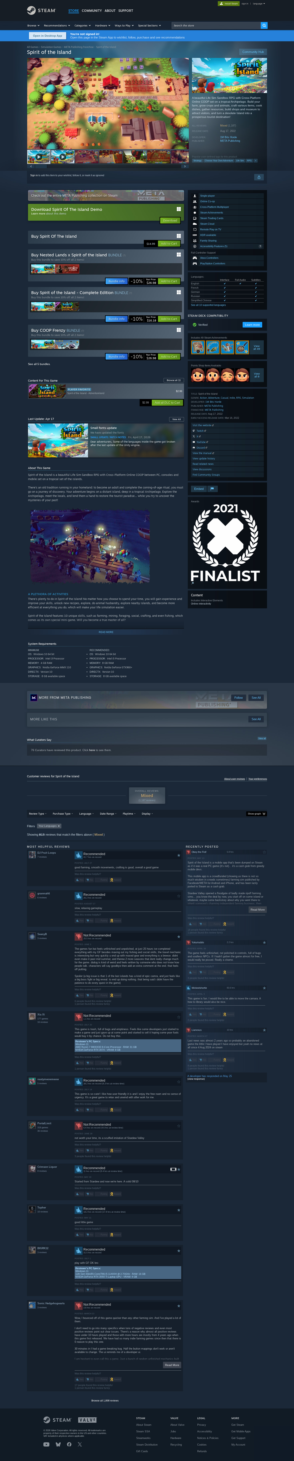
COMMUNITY (92, 11)
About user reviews (234, 779)
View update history (204, 458)
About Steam (143, 1424)
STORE (73, 11)
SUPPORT (125, 11)
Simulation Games (51, 47)
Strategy (197, 160)
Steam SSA (143, 1431)
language (257, 3)
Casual (224, 397)
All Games (32, 47)
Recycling (176, 1444)
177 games (42, 1018)
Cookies (202, 1444)
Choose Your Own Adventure (219, 160)
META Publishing (230, 140)
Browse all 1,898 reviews (105, 1400)
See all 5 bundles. (39, 364)
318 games (42, 1127)
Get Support (238, 1438)
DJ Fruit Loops (46, 852)
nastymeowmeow (48, 1079)
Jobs (173, 1431)
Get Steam (237, 1424)
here (92, 750)
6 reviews (42, 897)
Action (203, 397)
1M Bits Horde (228, 137)
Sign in (34, 175)
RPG (249, 160)
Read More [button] (172, 1365)
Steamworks (143, 1438)
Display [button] (146, 813)
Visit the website (202, 425)
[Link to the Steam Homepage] (41, 13)
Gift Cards (142, 1451)
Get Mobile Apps (241, 1431)
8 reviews (42, 1171)
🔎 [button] (192, 583)
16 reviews (42, 1022)
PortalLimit (44, 1123)
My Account (238, 1444)
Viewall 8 (257, 375)
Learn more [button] (252, 324)
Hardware (175, 1438)
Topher (41, 1207)
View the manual (202, 453)
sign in (245, 3)
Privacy (201, 1424)
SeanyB (42, 934)
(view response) (196, 1079)
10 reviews (42, 1211)
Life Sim (240, 160)
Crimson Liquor (47, 1166)
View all (262, 738)
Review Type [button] (36, 813)
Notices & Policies (208, 1438)
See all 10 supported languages (208, 305)
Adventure (214, 397)
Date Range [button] (107, 813)
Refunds (202, 1451)
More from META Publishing (65, 698)
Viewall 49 (257, 347)
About (110, 11)
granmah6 (43, 893)
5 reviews (42, 1083)
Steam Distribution (147, 1444)
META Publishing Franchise (79, 47)
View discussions (202, 469)
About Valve (177, 1424)
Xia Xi (41, 1014)
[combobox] (216, 25)
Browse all (174, 380)
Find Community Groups (206, 474)
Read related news (203, 463)
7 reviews (42, 857)
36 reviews (42, 1131)
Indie (232, 397)
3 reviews (42, 938)
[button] (33, 25)
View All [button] (176, 419)
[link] (143, 281)
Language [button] (85, 813)
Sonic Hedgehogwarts (51, 1303)
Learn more (38, 213)
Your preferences (257, 779)
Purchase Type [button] (61, 813)
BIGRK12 (42, 1248)
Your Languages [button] (48, 826)
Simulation (248, 397)
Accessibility (204, 1431)
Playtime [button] (128, 813)
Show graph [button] (254, 813)
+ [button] (255, 160)
